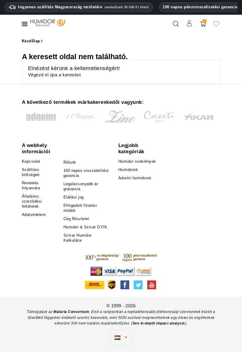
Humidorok (128, 169)
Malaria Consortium (71, 312)
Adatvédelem (34, 214)
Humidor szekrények (137, 161)
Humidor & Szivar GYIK (85, 227)
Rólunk (69, 162)
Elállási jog (73, 197)
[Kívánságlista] (216, 26)
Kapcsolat (31, 161)
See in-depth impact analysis (159, 323)
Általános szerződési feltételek (32, 201)
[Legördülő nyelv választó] (121, 337)
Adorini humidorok (135, 178)
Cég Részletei (76, 219)
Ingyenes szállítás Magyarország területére (83, 7)
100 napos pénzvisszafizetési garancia (200, 7)
